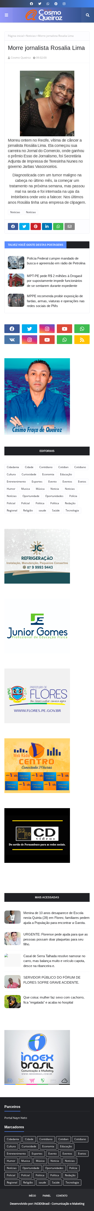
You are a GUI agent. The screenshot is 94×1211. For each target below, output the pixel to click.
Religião (28, 510)
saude (42, 510)
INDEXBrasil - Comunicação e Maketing (59, 1204)
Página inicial (16, 36)
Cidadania (13, 467)
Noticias (31, 36)
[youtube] (64, 328)
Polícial (25, 503)
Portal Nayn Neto (15, 1118)
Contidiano (45, 467)
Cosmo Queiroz (21, 58)
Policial (11, 503)
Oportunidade (31, 496)
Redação (70, 503)
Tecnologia (72, 510)
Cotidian (63, 467)
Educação (66, 474)
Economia (48, 474)
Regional (12, 510)
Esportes (37, 481)
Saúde (56, 510)
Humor (11, 489)
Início (32, 1195)
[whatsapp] (47, 3)
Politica (40, 503)
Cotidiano (80, 467)
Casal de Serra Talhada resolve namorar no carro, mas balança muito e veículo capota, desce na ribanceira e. (54, 961)
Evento (52, 481)
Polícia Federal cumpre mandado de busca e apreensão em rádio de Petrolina (56, 260)
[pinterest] (56, 3)
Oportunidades (54, 496)
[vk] (12, 339)
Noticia (54, 489)
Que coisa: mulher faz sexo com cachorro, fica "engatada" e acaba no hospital (53, 999)
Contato (62, 1195)
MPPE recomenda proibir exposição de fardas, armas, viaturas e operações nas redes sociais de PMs (56, 301)
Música (40, 489)
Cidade (29, 467)
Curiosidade (29, 474)
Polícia (73, 496)
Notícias (31, 212)
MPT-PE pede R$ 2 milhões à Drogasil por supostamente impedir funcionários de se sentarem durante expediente (54, 281)
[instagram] (63, 3)
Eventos (67, 481)
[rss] (82, 339)
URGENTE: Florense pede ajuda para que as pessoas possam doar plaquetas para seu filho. (55, 939)
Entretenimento (16, 481)
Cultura (11, 474)
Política (54, 503)
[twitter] (39, 3)
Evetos (82, 481)
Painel (47, 1195)
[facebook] (31, 3)
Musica (25, 489)
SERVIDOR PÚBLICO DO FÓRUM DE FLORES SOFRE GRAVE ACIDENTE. (51, 980)
